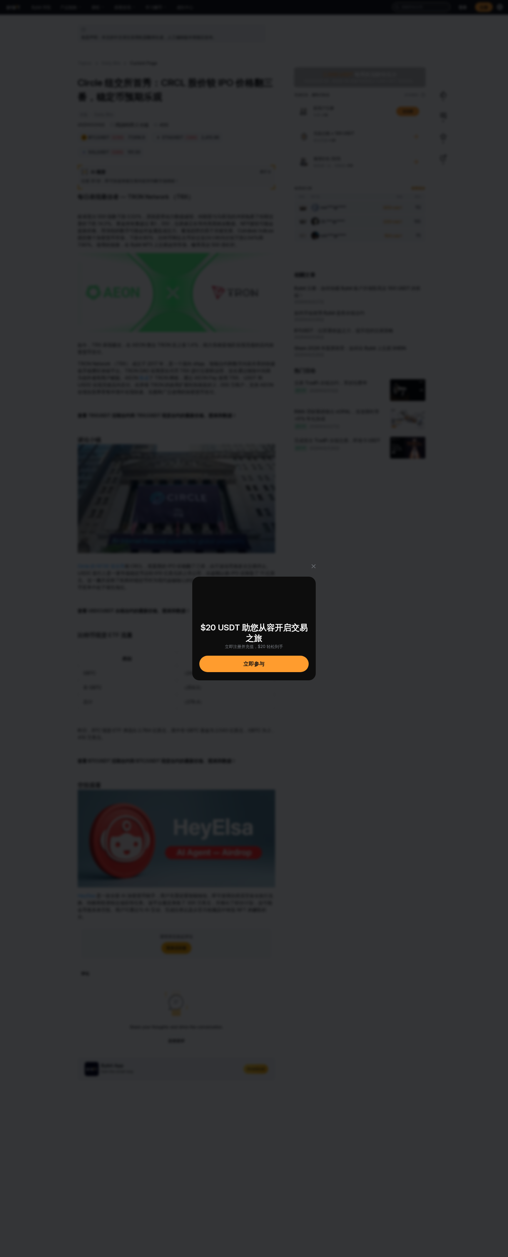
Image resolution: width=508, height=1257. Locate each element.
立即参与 (254, 664)
